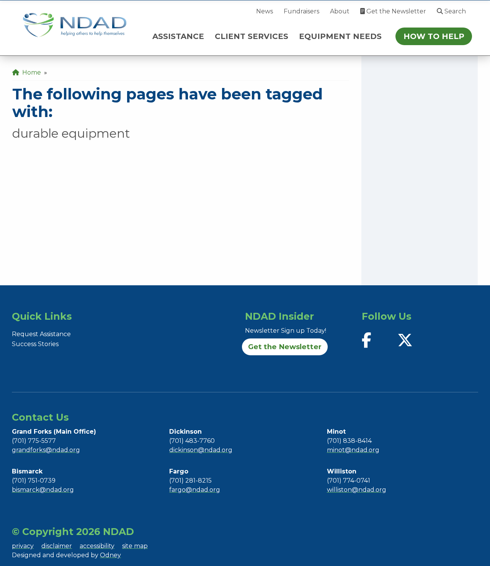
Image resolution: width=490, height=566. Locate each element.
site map (135, 546)
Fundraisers (301, 11)
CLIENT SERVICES (251, 36)
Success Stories (35, 344)
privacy (23, 546)
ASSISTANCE (178, 36)
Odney (110, 555)
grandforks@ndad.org (46, 450)
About (340, 11)
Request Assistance (41, 334)
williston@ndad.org (356, 489)
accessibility (97, 546)
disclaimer (56, 546)
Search (454, 11)
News (264, 11)
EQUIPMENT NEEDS (340, 36)
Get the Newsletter (395, 11)
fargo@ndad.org (194, 489)
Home (30, 72)
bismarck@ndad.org (43, 489)
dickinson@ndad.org (200, 450)
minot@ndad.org (353, 450)
